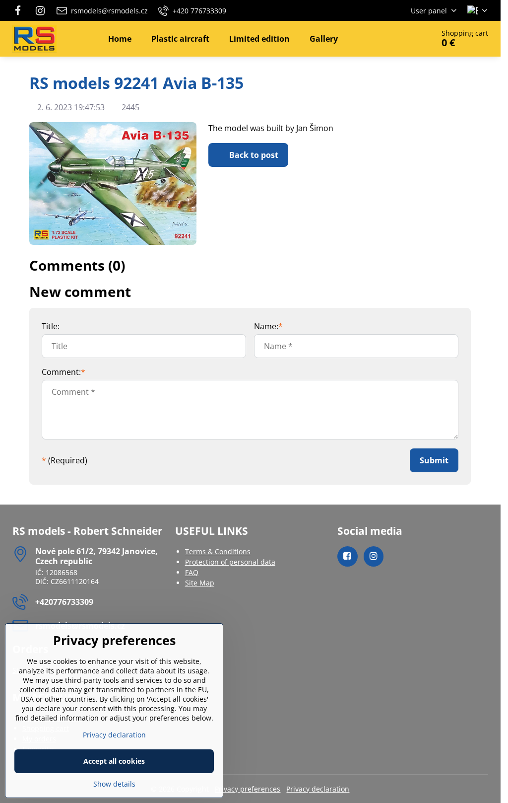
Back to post (252, 154)
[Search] (398, 39)
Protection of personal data (230, 562)
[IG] (40, 10)
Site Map (199, 582)
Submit (434, 460)
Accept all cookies (114, 761)
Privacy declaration (317, 789)
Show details (114, 784)
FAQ (191, 572)
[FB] (20, 10)
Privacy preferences (247, 789)
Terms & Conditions (218, 551)
